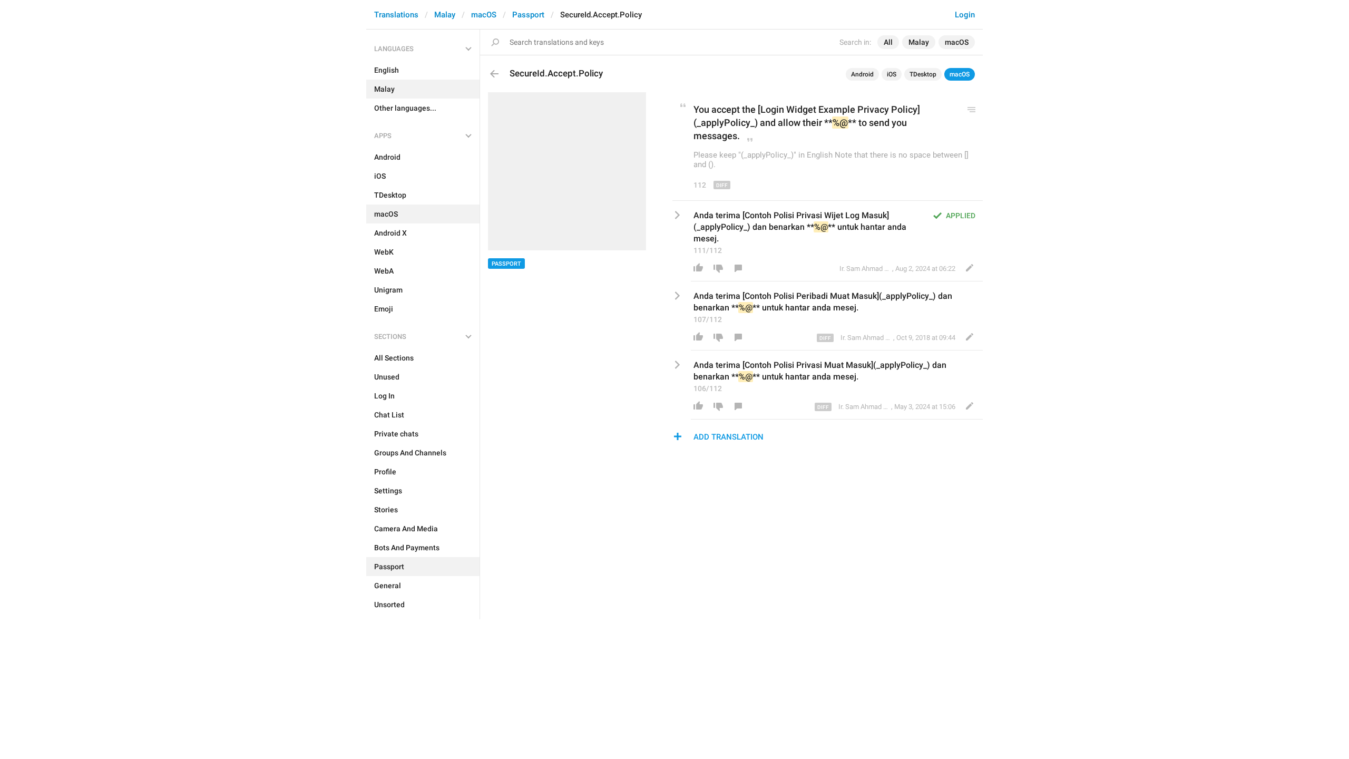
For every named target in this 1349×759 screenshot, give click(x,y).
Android (862, 74)
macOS (483, 15)
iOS (891, 74)
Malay (444, 15)
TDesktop (923, 74)
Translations (396, 15)
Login (965, 15)
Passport (528, 15)
